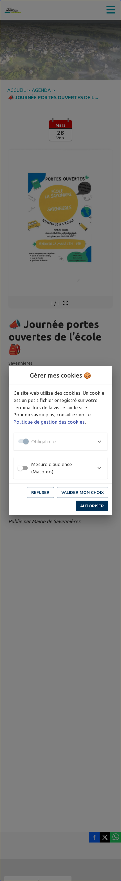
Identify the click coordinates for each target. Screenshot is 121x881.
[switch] (20, 468)
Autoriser (92, 505)
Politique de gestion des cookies (49, 421)
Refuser (40, 492)
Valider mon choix (82, 492)
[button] (60, 441)
